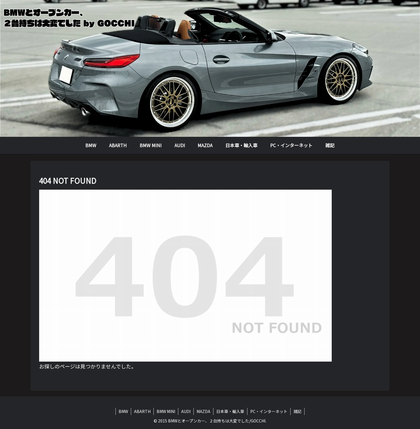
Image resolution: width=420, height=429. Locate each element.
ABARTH (142, 411)
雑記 (297, 411)
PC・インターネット (268, 411)
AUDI (186, 411)
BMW (123, 411)
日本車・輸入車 (230, 411)
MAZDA (203, 411)
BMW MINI (166, 411)
